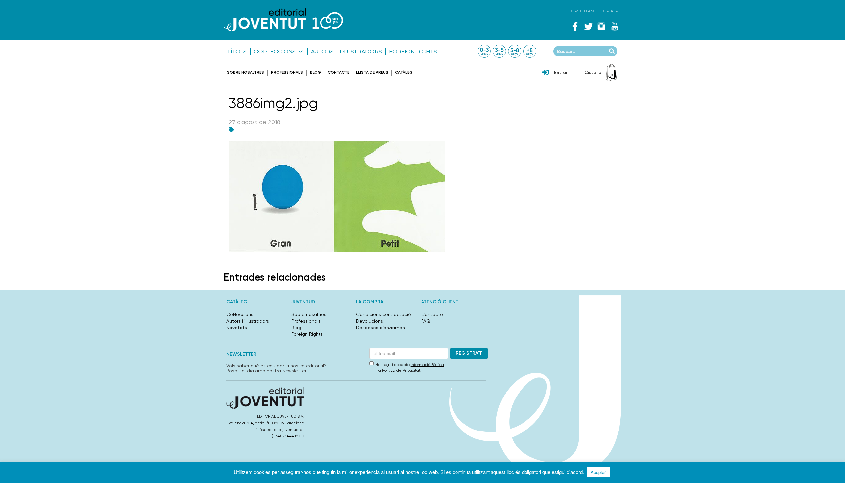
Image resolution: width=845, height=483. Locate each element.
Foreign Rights (413, 51)
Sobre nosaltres (245, 72)
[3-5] (499, 51)
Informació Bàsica (427, 364)
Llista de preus (372, 72)
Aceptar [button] (598, 472)
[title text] (283, 19)
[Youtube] (614, 26)
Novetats (236, 327)
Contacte (338, 72)
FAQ (425, 321)
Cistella (592, 72)
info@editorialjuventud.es (280, 429)
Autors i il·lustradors (346, 51)
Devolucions (369, 321)
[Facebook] (575, 26)
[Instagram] (601, 26)
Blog (315, 72)
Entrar (561, 72)
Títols (237, 51)
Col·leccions (275, 51)
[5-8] (514, 51)
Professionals (287, 72)
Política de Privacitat (401, 370)
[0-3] (484, 51)
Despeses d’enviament (381, 327)
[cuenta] (545, 73)
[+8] (529, 51)
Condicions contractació (383, 314)
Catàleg (404, 72)
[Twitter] (588, 26)
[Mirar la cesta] (611, 72)
